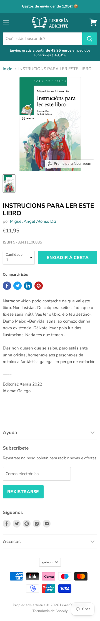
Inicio (7, 69)
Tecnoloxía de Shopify (50, 611)
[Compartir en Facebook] (7, 286)
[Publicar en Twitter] (17, 286)
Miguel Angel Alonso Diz (33, 221)
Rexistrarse (23, 492)
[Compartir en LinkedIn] (28, 286)
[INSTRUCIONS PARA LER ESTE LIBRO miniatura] (9, 183)
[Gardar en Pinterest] (38, 286)
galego (47, 562)
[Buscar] (89, 38)
